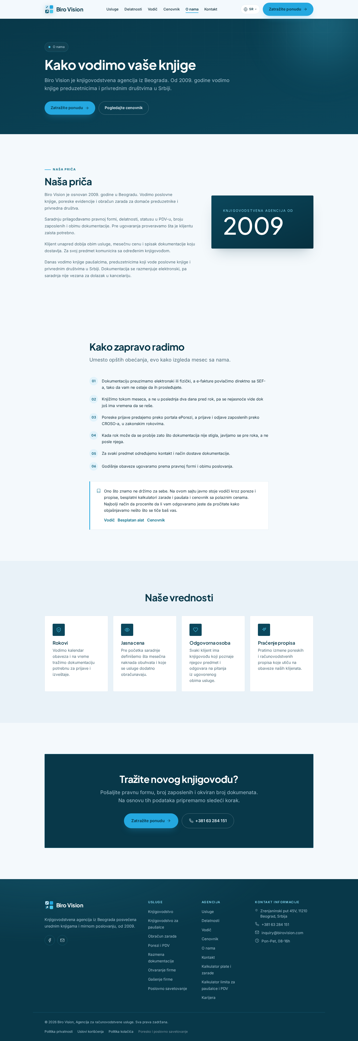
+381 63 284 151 (210, 820)
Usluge (112, 9)
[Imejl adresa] (62, 940)
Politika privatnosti (59, 1031)
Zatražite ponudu (285, 9)
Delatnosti (133, 9)
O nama (192, 9)
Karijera (209, 997)
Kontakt (210, 9)
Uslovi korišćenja (90, 1031)
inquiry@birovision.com (282, 932)
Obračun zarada (162, 936)
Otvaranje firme (162, 970)
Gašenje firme (160, 979)
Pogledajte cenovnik (124, 107)
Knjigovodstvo (160, 911)
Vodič (153, 9)
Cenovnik (171, 9)
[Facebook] (50, 940)
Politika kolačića (121, 1031)
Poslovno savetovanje (167, 988)
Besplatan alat (131, 520)
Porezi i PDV (159, 945)
